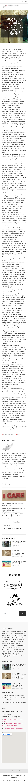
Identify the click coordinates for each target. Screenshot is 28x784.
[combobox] (10, 613)
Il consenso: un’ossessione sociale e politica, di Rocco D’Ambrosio (19, 552)
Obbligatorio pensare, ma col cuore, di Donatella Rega (19, 562)
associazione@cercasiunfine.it (14, 723)
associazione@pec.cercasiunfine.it (14, 729)
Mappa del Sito (7, 780)
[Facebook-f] (18, 1)
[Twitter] (15, 771)
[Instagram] (22, 1)
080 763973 (7, 720)
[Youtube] (25, 1)
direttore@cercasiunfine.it (9, 725)
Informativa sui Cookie (19, 780)
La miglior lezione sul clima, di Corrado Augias (19, 543)
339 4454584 (15, 720)
